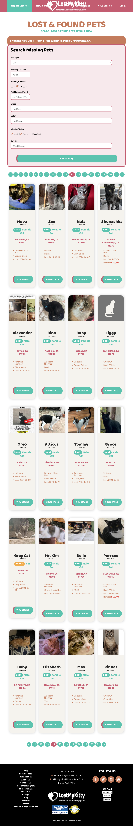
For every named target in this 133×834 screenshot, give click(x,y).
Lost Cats (26, 791)
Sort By (14, 141)
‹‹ (10, 174)
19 (104, 174)
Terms (26, 803)
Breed (13, 104)
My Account (26, 777)
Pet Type (15, 57)
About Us (25, 780)
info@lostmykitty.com (71, 775)
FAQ (26, 771)
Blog (26, 797)
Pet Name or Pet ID (19, 92)
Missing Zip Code (18, 69)
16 (85, 174)
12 (59, 174)
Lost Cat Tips (25, 774)
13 (65, 174)
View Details (22, 279)
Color (13, 116)
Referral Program (26, 786)
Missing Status (17, 129)
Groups (25, 794)
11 (53, 174)
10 (46, 174)
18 (97, 174)
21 (116, 174)
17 (91, 174)
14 (72, 174)
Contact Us (25, 783)
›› (122, 174)
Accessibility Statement (26, 806)
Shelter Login (26, 789)
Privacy (26, 800)
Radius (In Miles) (18, 81)
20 (110, 174)
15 (78, 174)
